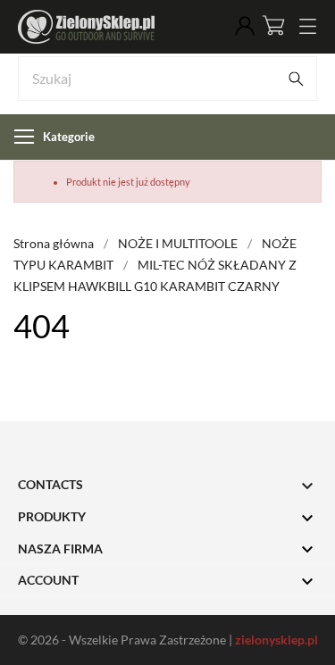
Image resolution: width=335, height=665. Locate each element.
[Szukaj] (296, 78)
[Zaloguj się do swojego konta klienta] (245, 27)
